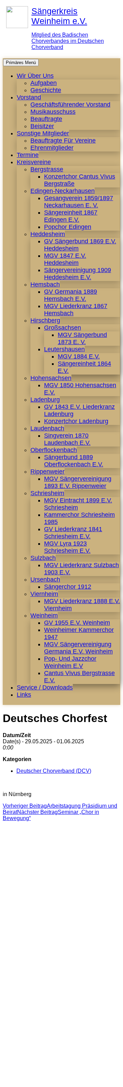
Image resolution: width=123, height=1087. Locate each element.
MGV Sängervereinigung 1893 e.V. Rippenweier (77, 482)
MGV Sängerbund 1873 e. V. (82, 338)
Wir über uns (35, 75)
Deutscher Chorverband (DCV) (53, 771)
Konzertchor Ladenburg (76, 421)
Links (24, 694)
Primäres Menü (21, 62)
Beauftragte (46, 118)
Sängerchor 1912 (67, 586)
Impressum (36, 1078)
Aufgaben (43, 83)
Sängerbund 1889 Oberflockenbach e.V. (73, 461)
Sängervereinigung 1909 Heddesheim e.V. (77, 274)
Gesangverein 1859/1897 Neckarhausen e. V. (78, 202)
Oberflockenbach (53, 450)
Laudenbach (47, 428)
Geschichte (45, 90)
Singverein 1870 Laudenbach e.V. (67, 439)
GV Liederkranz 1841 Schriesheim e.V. (73, 533)
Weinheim (44, 615)
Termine (28, 154)
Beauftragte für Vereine (63, 140)
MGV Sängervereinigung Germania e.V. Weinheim (78, 648)
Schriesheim (47, 493)
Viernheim (44, 593)
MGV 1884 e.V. (79, 356)
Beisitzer (42, 126)
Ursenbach (45, 579)
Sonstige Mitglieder (43, 133)
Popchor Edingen (67, 226)
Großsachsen (62, 327)
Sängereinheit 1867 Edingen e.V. (70, 216)
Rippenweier (47, 471)
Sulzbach (43, 557)
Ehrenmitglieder (51, 147)
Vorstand (29, 97)
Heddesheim (47, 234)
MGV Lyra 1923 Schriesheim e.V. (67, 547)
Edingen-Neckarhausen (62, 190)
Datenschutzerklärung (83, 1078)
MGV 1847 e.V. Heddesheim (65, 259)
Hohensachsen (50, 378)
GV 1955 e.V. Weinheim (77, 622)
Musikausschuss (53, 111)
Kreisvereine (34, 162)
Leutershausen (64, 349)
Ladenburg (45, 399)
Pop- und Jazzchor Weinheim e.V (70, 662)
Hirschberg (45, 320)
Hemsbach (45, 284)
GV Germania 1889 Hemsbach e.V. (70, 295)
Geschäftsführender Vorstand (70, 104)
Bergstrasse (46, 169)
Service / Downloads (45, 687)
